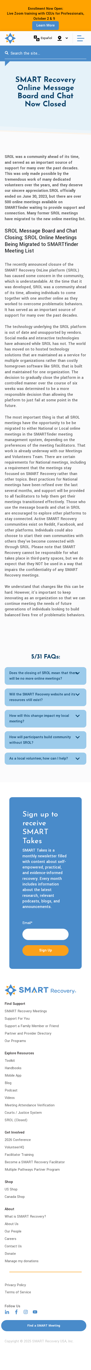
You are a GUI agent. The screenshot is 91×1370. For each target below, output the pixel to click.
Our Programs (15, 1041)
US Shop (11, 1189)
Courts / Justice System (23, 1112)
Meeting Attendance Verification (30, 1105)
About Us (11, 1224)
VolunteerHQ (14, 1147)
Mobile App (13, 1075)
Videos (10, 1097)
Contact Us (13, 1246)
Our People (13, 1231)
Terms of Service (18, 1292)
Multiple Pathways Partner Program (32, 1169)
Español (46, 38)
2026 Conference (18, 1139)
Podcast (11, 1090)
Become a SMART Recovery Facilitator (35, 1162)
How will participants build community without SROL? (40, 740)
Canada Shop (15, 1196)
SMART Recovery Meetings (26, 1011)
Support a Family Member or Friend (32, 1026)
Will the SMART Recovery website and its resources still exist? (42, 697)
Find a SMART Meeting (43, 1326)
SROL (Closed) (16, 1120)
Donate (10, 1253)
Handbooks (13, 1068)
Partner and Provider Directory (28, 1033)
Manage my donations (21, 1261)
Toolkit (10, 1060)
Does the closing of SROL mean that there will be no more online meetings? (43, 676)
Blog (8, 1083)
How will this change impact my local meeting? (39, 718)
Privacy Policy (15, 1285)
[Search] (7, 53)
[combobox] (45, 53)
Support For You (17, 1018)
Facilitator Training (19, 1154)
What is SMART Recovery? (25, 1216)
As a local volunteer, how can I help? (38, 758)
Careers (10, 1238)
